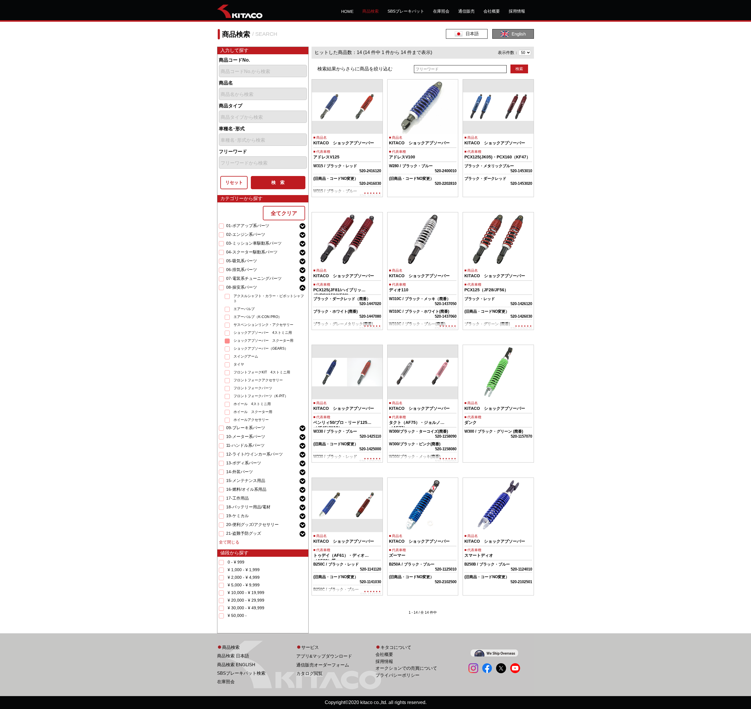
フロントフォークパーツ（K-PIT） (261, 396)
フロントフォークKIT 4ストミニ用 (262, 372)
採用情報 (517, 11)
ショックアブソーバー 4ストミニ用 (263, 333)
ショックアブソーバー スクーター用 (263, 341)
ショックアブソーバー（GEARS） (261, 348)
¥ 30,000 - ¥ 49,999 (246, 607)
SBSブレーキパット (406, 11)
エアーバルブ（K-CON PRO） (258, 317)
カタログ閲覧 (309, 673)
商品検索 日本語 (233, 655)
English (519, 33)
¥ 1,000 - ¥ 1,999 (244, 569)
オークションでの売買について (406, 668)
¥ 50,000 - (237, 615)
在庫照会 (441, 11)
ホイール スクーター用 (253, 412)
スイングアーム (246, 356)
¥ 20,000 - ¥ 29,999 (246, 600)
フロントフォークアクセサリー (258, 380)
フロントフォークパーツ (253, 388)
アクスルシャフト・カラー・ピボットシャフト (269, 298)
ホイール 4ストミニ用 (252, 404)
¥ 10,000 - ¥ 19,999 (246, 592)
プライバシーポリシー (398, 675)
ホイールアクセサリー (251, 420)
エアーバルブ (244, 309)
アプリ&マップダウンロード (324, 656)
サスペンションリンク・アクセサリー (263, 325)
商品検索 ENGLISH (236, 664)
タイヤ (239, 364)
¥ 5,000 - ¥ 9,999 (244, 585)
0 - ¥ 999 (236, 562)
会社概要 (491, 11)
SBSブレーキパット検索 (241, 673)
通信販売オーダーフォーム (322, 664)
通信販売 (466, 11)
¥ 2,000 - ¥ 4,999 (244, 577)
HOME (347, 11)
